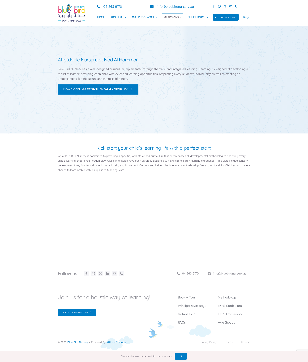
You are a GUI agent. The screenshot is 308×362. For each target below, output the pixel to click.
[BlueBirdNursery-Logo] (71, 4)
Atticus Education (117, 342)
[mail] (230, 6)
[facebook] (214, 6)
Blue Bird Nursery (77, 342)
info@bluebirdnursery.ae (175, 7)
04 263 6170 (112, 7)
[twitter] (225, 6)
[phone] (236, 6)
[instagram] (219, 6)
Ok (181, 356)
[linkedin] (107, 273)
